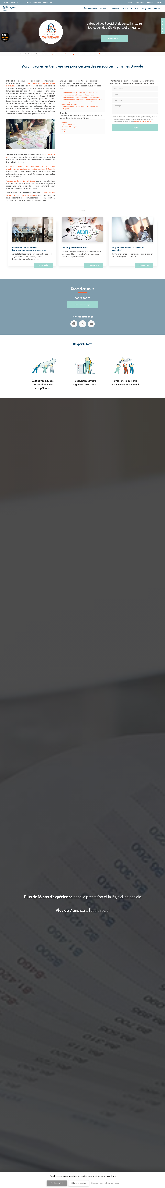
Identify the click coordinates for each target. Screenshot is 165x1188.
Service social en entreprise (122, 8)
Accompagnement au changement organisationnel (81, 97)
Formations (158, 8)
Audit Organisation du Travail (75, 247)
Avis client (140, 2)
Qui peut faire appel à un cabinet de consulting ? (128, 248)
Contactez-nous (114, 38)
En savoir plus (43, 265)
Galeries (150, 2)
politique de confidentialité (142, 121)
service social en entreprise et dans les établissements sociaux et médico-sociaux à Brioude (30, 167)
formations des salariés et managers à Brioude (30, 194)
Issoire (64, 129)
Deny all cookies (79, 1183)
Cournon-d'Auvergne (69, 127)
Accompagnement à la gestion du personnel (78, 95)
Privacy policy (113, 1183)
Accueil (130, 2)
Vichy (63, 131)
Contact (159, 2)
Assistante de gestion (143, 8)
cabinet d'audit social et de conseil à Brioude (30, 84)
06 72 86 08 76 (12, 2)
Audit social (104, 8)
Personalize (98, 1183)
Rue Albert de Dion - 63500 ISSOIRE (41, 2)
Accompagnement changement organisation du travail (82, 100)
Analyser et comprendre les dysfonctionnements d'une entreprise (29, 248)
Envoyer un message (82, 305)
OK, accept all (57, 1183)
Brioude (39, 54)
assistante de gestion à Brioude (21, 181)
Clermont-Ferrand (68, 124)
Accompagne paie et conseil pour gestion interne (80, 93)
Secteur (31, 54)
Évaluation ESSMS (90, 8)
